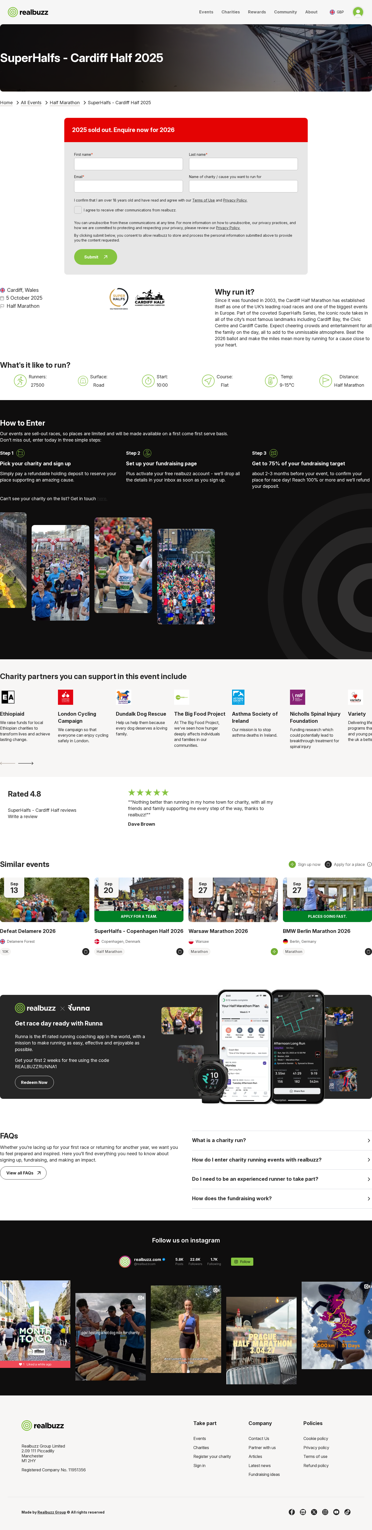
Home (6, 102)
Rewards (257, 11)
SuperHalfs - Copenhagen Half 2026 (138, 931)
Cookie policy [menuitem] (315, 1438)
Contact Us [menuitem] (259, 1438)
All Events (31, 102)
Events (206, 11)
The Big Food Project (199, 714)
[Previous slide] (7, 763)
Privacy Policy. (235, 200)
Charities (230, 11)
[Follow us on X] (314, 1512)
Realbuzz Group (51, 1512)
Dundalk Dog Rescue (141, 714)
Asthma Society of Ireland (255, 717)
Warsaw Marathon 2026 (218, 931)
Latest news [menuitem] (260, 1465)
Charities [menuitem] (201, 1447)
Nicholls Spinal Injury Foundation (315, 717)
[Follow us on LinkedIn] (303, 1512)
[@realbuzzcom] (125, 1262)
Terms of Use (203, 200)
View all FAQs (19, 1172)
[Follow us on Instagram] (325, 1512)
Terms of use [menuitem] (315, 1456)
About (311, 11)
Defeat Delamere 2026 (28, 931)
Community (285, 11)
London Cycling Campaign (77, 717)
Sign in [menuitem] (199, 1465)
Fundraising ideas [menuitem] (264, 1474)
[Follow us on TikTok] (347, 1512)
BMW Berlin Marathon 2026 (316, 931)
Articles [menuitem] (255, 1456)
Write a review (22, 816)
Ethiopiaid (12, 714)
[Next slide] (25, 763)
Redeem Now (34, 1082)
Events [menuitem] (199, 1438)
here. (102, 498)
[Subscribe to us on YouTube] (336, 1512)
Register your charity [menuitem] (212, 1456)
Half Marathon (65, 102)
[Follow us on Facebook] (292, 1512)
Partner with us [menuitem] (262, 1447)
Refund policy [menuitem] (316, 1465)
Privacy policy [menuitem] (316, 1447)
